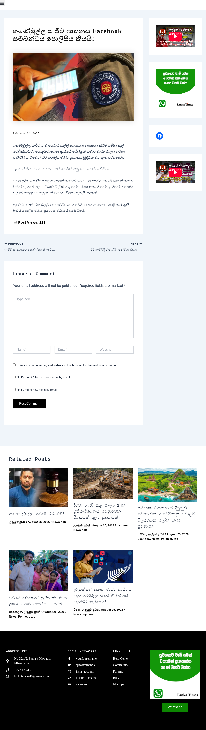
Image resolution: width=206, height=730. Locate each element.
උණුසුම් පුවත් (17, 521)
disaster (122, 525)
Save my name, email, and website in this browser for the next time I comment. (69, 365)
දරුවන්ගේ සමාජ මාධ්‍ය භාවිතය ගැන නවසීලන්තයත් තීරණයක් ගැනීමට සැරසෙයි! (102, 595)
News (56, 521)
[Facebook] (159, 136)
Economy (144, 538)
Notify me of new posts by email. (37, 389)
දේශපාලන (15, 611)
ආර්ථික (142, 534)
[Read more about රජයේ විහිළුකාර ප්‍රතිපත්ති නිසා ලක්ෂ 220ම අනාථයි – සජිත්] (38, 570)
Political (166, 538)
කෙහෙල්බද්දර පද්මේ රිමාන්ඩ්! (37, 514)
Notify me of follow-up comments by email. (44, 377)
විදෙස (77, 609)
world (92, 614)
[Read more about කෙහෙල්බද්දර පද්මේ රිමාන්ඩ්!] (38, 487)
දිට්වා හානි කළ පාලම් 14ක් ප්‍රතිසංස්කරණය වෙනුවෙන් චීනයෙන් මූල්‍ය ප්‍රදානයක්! (99, 511)
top (63, 521)
